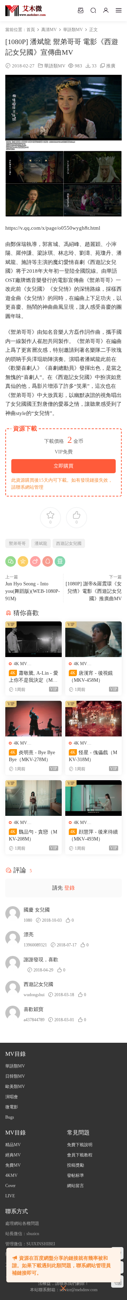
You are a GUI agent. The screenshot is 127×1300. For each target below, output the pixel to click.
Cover (10, 1185)
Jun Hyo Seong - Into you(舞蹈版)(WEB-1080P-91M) (32, 591)
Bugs (9, 1117)
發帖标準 (75, 1175)
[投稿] (80, 10)
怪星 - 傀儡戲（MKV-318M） (93, 756)
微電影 (11, 1107)
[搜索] (93, 10)
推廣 (110, 65)
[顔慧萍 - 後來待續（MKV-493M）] (93, 798)
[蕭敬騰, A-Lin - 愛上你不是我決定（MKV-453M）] (33, 639)
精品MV (13, 1144)
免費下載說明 (79, 1144)
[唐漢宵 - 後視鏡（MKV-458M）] (93, 639)
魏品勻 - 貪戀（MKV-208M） (33, 835)
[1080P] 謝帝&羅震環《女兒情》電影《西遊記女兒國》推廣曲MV (94, 591)
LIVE (10, 1195)
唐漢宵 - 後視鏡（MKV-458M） (91, 676)
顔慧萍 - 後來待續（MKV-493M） (93, 835)
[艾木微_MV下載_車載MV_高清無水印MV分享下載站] (25, 10)
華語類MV (54, 65)
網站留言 (75, 1185)
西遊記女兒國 (68, 543)
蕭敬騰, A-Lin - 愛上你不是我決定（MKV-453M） (33, 677)
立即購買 (63, 466)
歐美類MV (15, 1086)
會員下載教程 (79, 1154)
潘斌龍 (41, 543)
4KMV (11, 1175)
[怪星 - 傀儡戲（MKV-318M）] (93, 718)
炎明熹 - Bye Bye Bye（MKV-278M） (32, 756)
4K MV (20, 663)
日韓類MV (15, 1076)
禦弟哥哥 (17, 543)
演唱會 (11, 1096)
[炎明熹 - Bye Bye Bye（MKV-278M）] (33, 718)
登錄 (69, 888)
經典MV (13, 1154)
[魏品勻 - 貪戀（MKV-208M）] (33, 798)
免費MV (13, 1165)
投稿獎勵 (75, 1165)
